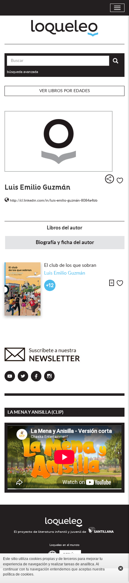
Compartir (109, 178)
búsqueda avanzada (22, 72)
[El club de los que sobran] (22, 289)
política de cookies (18, 574)
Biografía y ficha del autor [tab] (65, 242)
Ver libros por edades (64, 91)
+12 (50, 285)
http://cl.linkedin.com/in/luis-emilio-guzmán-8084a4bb (53, 200)
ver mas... (75, 412)
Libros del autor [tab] (64, 227)
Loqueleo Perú (64, 28)
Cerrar (120, 568)
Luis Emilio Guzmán (64, 273)
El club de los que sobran (70, 265)
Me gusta (120, 180)
